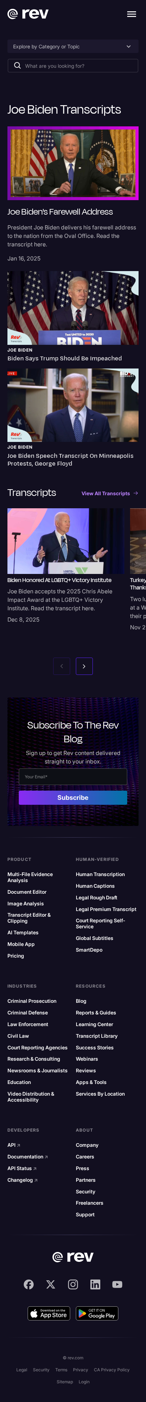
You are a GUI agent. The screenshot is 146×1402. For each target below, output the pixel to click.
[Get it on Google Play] (97, 1313)
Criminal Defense (27, 1012)
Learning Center (94, 1024)
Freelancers (89, 1203)
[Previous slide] (61, 666)
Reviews (86, 1070)
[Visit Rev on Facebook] (29, 1284)
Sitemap (65, 1381)
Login (84, 1381)
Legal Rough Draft (96, 897)
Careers (85, 1157)
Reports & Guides (96, 1012)
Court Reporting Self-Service (100, 923)
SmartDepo (89, 950)
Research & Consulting (33, 1059)
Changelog (22, 1180)
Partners (86, 1180)
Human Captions (95, 886)
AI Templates (23, 932)
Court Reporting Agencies (37, 1047)
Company (87, 1145)
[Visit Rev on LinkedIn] (95, 1284)
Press (82, 1168)
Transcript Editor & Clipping (29, 918)
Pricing (15, 956)
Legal (21, 1369)
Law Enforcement (27, 1024)
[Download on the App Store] (49, 1313)
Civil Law (18, 1036)
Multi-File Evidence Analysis (30, 877)
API (14, 1145)
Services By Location (100, 1094)
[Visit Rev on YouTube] (117, 1284)
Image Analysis (25, 903)
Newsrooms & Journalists (37, 1070)
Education (19, 1082)
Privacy (80, 1369)
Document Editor (26, 892)
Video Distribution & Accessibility (30, 1097)
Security (85, 1191)
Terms (61, 1369)
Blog (81, 1001)
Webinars (87, 1059)
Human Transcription (100, 874)
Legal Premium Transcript (106, 909)
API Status (22, 1168)
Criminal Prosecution (31, 1001)
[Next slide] (84, 666)
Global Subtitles (94, 938)
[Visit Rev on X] (51, 1284)
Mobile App (21, 944)
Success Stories (95, 1047)
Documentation (27, 1157)
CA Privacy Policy (112, 1369)
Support (85, 1214)
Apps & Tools (91, 1082)
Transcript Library (97, 1036)
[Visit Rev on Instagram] (73, 1284)
